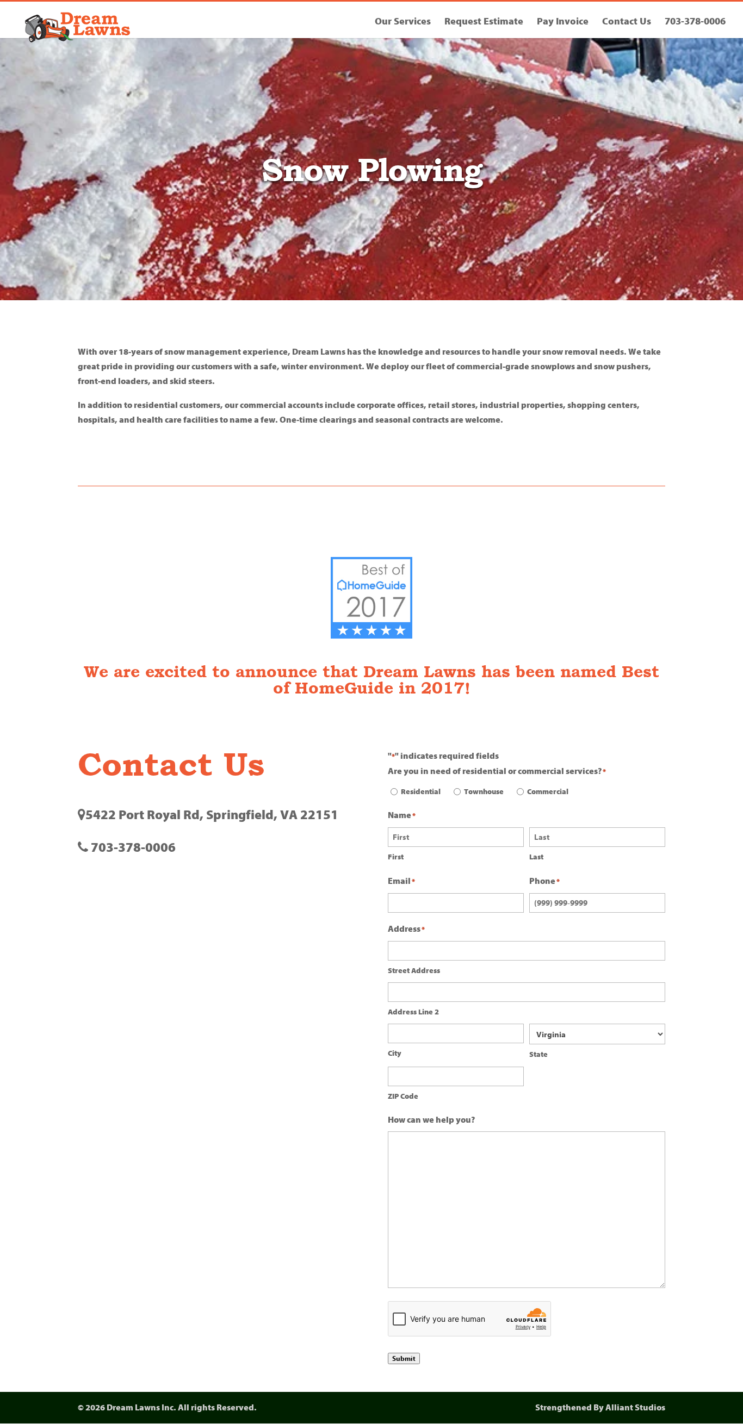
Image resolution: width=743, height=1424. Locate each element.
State (538, 1054)
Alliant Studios (635, 1407)
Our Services (403, 22)
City (394, 1053)
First (396, 857)
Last (536, 857)
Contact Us (626, 22)
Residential (421, 791)
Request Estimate (483, 22)
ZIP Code (403, 1096)
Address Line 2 (413, 1012)
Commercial (547, 791)
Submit (404, 1358)
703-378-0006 (695, 22)
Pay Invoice (563, 22)
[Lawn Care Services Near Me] (371, 598)
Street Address (414, 970)
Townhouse (484, 791)
